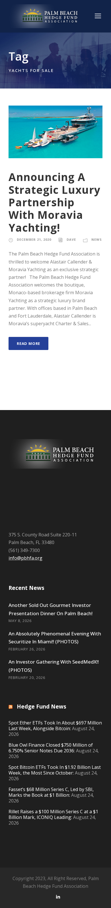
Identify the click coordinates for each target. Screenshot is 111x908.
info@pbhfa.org (25, 558)
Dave (71, 239)
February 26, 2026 (27, 649)
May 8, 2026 (20, 620)
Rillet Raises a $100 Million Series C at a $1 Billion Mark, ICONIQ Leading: (53, 814)
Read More (28, 343)
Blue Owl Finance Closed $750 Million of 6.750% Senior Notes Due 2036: (51, 748)
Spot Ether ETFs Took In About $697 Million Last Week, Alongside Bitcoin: (55, 726)
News (96, 239)
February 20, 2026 (27, 677)
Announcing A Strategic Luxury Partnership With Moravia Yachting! (54, 202)
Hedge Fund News (41, 706)
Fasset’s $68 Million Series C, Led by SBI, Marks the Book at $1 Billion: (51, 792)
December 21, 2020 (34, 239)
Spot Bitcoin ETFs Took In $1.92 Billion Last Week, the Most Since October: (55, 770)
